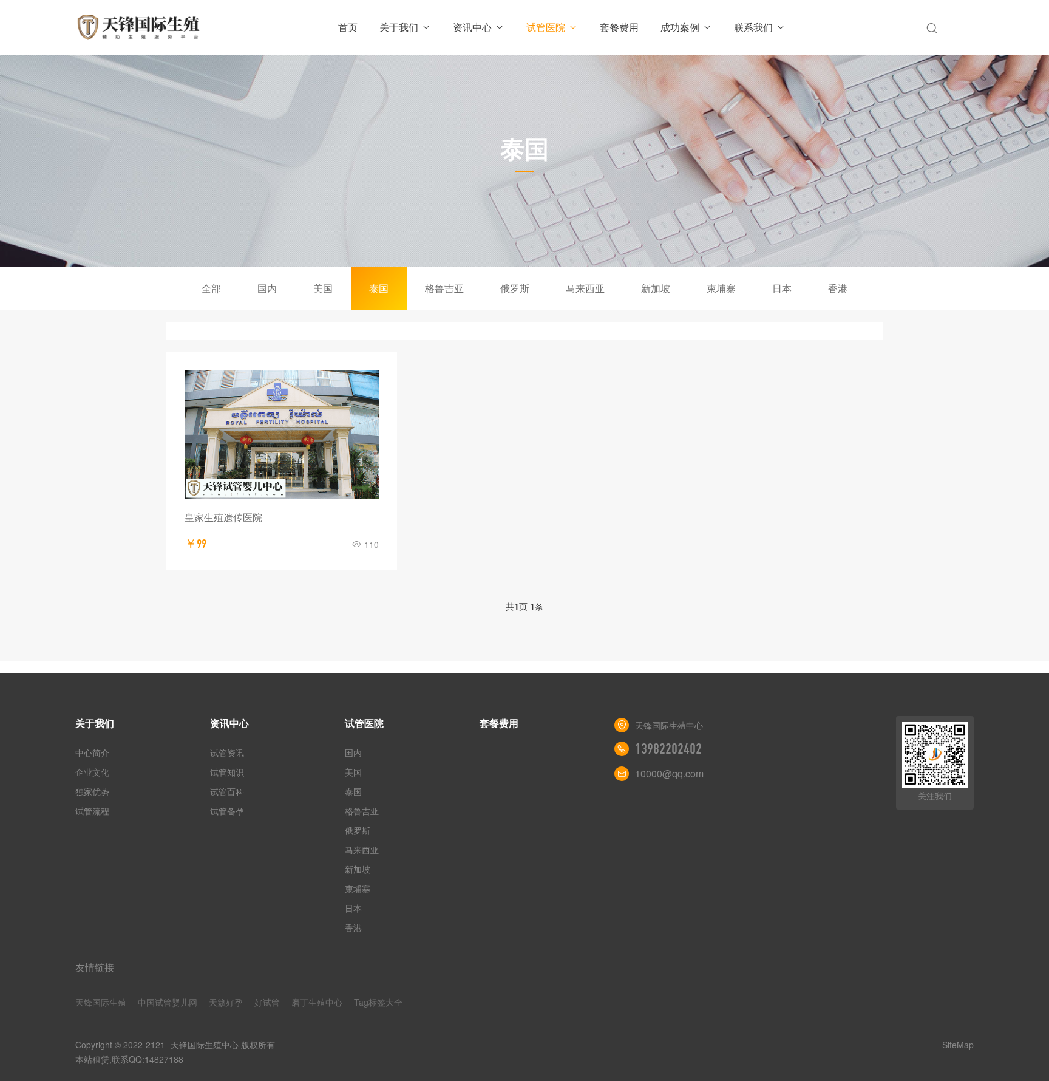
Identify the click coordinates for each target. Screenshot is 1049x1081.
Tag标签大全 (378, 1002)
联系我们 (753, 27)
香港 (837, 288)
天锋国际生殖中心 (205, 1044)
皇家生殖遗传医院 (223, 517)
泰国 (379, 288)
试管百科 (227, 791)
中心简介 (92, 752)
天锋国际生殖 (100, 1002)
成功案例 (679, 27)
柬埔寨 (721, 288)
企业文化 (92, 772)
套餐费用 (619, 27)
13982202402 (668, 749)
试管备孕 (227, 811)
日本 (782, 288)
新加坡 (655, 288)
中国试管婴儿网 (167, 1002)
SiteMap (958, 1044)
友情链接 (94, 967)
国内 (267, 288)
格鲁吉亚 (444, 288)
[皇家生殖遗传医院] (282, 434)
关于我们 (398, 27)
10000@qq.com (669, 773)
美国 (323, 288)
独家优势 (92, 791)
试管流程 (92, 811)
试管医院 (545, 27)
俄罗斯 (514, 288)
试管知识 (227, 772)
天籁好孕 (226, 1002)
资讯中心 (472, 27)
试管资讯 (227, 752)
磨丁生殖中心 (316, 1002)
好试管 (267, 1002)
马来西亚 (585, 288)
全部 (211, 288)
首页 (348, 27)
